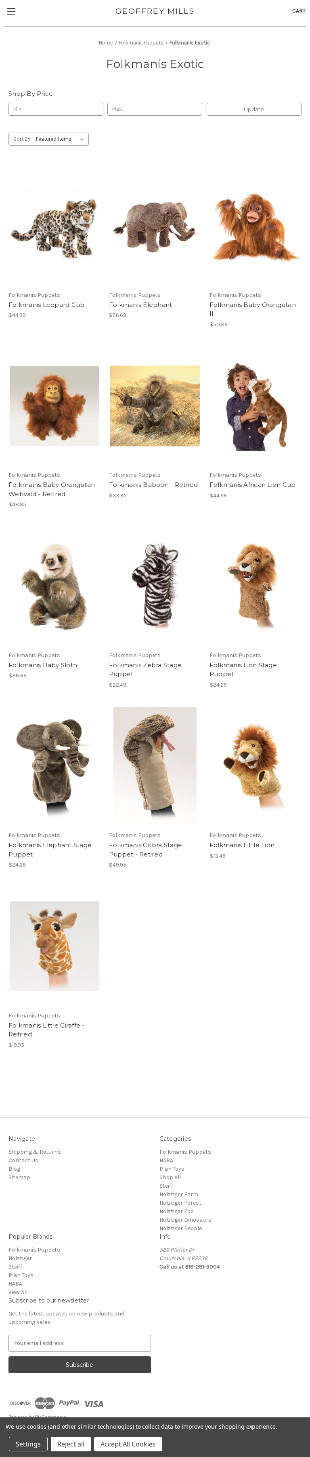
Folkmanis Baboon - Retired (153, 484)
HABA (166, 1160)
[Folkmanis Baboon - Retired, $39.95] (155, 406)
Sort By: (22, 139)
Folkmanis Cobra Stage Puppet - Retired (145, 849)
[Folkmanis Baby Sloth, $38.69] (54, 586)
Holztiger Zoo (176, 1211)
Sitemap (19, 1177)
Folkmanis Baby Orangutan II (252, 309)
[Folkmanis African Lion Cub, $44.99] (255, 406)
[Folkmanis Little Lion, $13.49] (255, 766)
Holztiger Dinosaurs (185, 1219)
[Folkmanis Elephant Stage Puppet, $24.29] (54, 766)
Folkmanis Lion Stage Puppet (243, 669)
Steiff (166, 1185)
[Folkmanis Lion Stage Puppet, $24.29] (255, 586)
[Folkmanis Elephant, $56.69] (155, 226)
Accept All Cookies (128, 1444)
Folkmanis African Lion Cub (252, 484)
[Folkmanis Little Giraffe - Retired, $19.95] (54, 946)
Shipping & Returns (34, 1151)
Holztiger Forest (180, 1202)
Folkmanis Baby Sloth (42, 665)
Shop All (170, 1177)
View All (17, 1292)
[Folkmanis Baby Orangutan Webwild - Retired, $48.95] (54, 406)
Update (254, 109)
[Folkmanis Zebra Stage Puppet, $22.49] (155, 586)
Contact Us (23, 1160)
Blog (14, 1168)
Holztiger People (180, 1228)
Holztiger (20, 1258)
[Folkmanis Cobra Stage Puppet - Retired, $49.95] (155, 766)
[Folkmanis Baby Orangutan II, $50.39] (255, 226)
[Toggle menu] (11, 11)
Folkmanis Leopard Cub (46, 305)
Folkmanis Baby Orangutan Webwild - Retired (51, 489)
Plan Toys (171, 1168)
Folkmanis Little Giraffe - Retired (46, 1029)
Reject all (70, 1444)
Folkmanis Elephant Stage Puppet (50, 849)
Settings (28, 1444)
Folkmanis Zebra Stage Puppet (145, 669)
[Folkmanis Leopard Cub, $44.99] (54, 226)
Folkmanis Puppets (185, 1151)
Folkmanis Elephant (140, 305)
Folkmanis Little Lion (241, 845)
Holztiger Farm (178, 1194)
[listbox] (61, 139)
